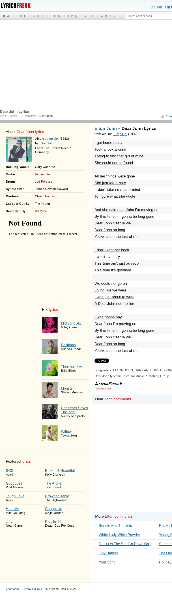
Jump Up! (52, 138)
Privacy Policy (31, 589)
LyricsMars (11, 589)
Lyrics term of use (103, 388)
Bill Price (41, 211)
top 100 (156, 6)
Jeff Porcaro (43, 181)
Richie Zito (42, 174)
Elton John (46, 143)
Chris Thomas (45, 196)
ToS (45, 589)
